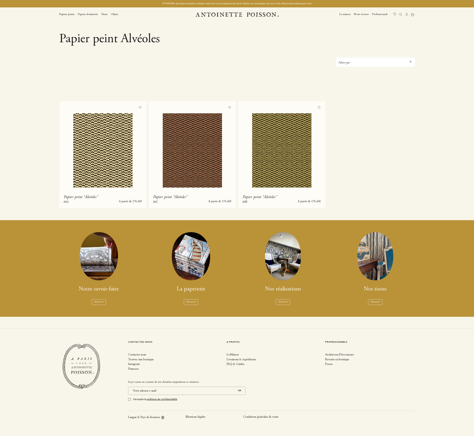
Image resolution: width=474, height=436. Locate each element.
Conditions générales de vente (260, 416)
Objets (114, 14)
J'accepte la (155, 399)
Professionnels (380, 14)
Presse (329, 364)
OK (239, 391)
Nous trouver (361, 14)
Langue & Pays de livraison (144, 417)
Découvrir (99, 302)
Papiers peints (66, 14)
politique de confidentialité (162, 399)
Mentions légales (195, 416)
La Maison (233, 354)
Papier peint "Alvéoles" (81, 197)
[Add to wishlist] (140, 108)
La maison (345, 14)
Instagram (134, 364)
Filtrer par (344, 62)
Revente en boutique (337, 359)
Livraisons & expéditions (241, 359)
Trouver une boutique (141, 359)
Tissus (104, 14)
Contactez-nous (137, 354)
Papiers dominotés (88, 14)
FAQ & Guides (235, 364)
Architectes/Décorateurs (339, 354)
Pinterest (133, 368)
